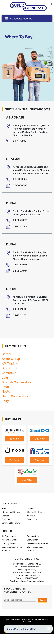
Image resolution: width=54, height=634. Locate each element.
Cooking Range (9, 543)
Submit (42, 600)
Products (6, 519)
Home (4, 509)
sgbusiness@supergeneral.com (30, 581)
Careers (30, 509)
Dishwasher (32, 540)
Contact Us (32, 519)
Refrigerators (33, 536)
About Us (31, 516)
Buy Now (14, 438)
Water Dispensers (35, 547)
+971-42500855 (32, 575)
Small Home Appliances (37, 543)
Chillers (30, 551)
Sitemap (5, 516)
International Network (11, 512)
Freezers (6, 551)
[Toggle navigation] (4, 5)
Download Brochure (11, 523)
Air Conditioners (9, 536)
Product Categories (20, 18)
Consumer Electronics (12, 547)
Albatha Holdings (34, 512)
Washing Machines (10, 540)
